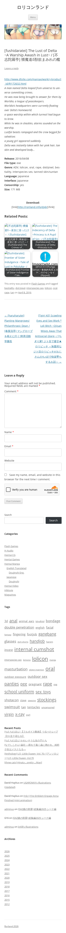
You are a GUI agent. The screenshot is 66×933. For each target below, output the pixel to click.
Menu (33, 17)
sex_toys (43, 691)
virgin (9, 714)
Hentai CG (9, 555)
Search (8, 514)
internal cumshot (34, 649)
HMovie (8, 590)
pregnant (35, 684)
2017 (7, 891)
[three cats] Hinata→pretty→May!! (23, 762)
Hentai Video (11, 585)
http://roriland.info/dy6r (32, 207)
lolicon (48, 288)
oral (55, 288)
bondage (53, 620)
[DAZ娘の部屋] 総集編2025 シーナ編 (37, 809)
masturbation (15, 669)
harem (49, 641)
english (40, 627)
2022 (7, 869)
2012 (7, 904)
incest (8, 650)
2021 (7, 873)
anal (13, 620)
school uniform (19, 692)
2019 (7, 882)
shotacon (11, 700)
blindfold (40, 621)
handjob (37, 641)
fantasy (7, 634)
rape (6, 292)
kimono (27, 660)
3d (6, 621)
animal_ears (26, 621)
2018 (7, 886)
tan (12, 292)
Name (9, 432)
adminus (9, 809)
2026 (7, 851)
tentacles (33, 707)
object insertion (36, 669)
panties (11, 684)
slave (23, 700)
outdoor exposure (15, 677)
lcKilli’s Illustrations (28, 826)
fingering (19, 634)
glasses (10, 641)
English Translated (16, 568)
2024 (7, 860)
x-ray (20, 714)
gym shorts (23, 642)
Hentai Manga (12, 563)
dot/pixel (20, 288)
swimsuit (12, 706)
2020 (7, 877)
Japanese (11, 577)
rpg (55, 684)
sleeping (32, 700)
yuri (28, 714)
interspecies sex (35, 288)
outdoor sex (37, 676)
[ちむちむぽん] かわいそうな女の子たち (25, 740)
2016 (7, 895)
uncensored (47, 707)
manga (53, 660)
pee (23, 683)
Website (9, 460)
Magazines (10, 594)
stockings (46, 700)
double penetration (19, 627)
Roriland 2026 (11, 926)
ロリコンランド (33, 7)
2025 (7, 855)
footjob (32, 634)
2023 (7, 864)
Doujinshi (14, 581)
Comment (11, 391)
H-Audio (8, 550)
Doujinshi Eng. (16, 572)
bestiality (9, 288)
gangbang (47, 634)
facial (49, 627)
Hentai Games (12, 559)
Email (8, 446)
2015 (7, 899)
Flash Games (38, 283)
